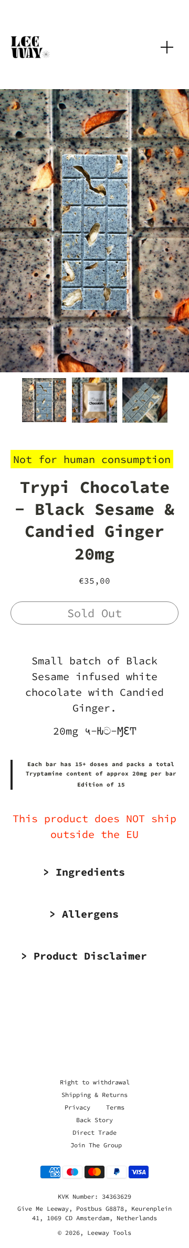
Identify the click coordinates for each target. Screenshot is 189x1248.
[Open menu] (166, 47)
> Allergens (84, 913)
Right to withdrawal (95, 1082)
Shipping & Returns (94, 1095)
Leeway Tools (109, 1232)
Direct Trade (94, 1132)
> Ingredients (84, 871)
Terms (115, 1107)
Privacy (77, 1107)
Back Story (94, 1120)
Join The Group (96, 1145)
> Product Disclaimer (84, 955)
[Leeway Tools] (30, 47)
